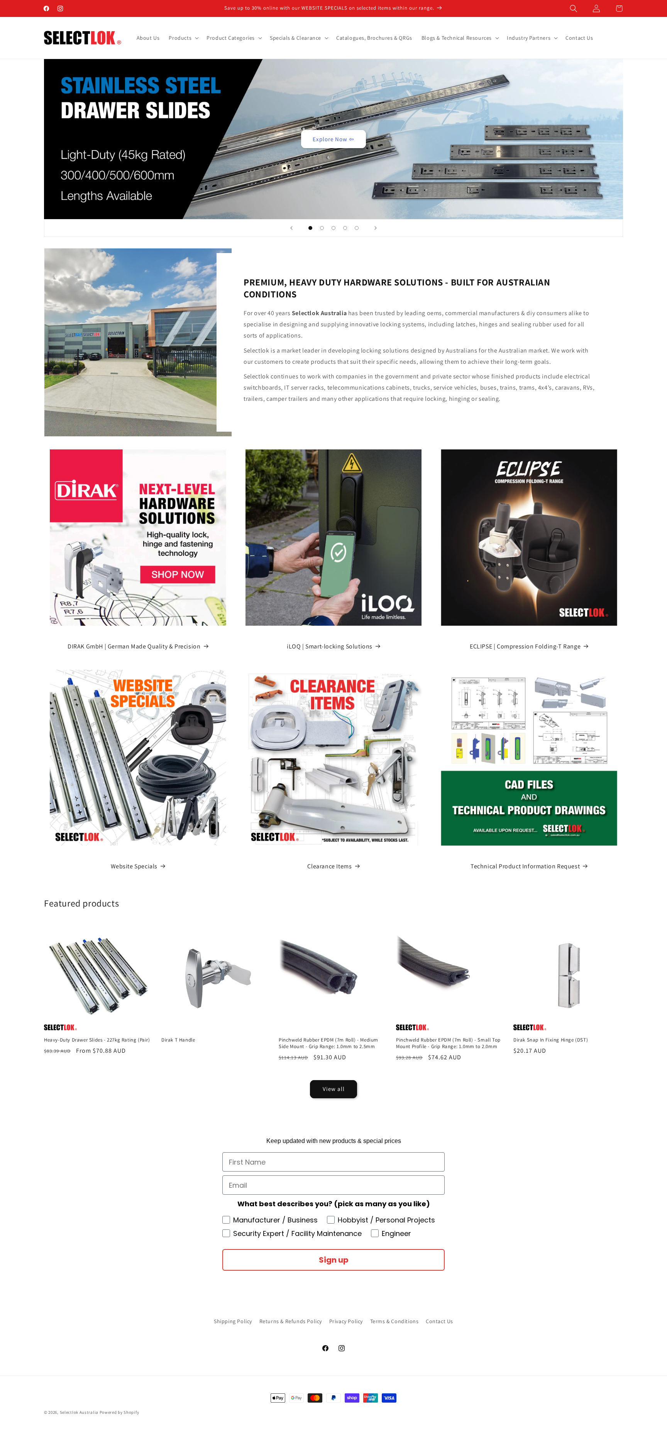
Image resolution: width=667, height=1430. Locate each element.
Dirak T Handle (178, 1040)
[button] (573, 8)
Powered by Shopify (119, 1412)
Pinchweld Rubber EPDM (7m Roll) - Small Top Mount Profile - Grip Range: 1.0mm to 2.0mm (448, 1043)
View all (334, 1088)
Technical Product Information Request (525, 866)
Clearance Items (329, 866)
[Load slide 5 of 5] (356, 228)
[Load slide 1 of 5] (310, 228)
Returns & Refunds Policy (290, 1321)
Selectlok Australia (79, 1412)
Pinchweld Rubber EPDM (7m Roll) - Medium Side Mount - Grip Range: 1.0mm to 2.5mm (328, 1043)
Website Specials (134, 866)
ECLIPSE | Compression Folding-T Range (525, 646)
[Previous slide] (291, 227)
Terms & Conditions (394, 1321)
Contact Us (439, 1321)
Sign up (334, 1259)
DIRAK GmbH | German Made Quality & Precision (134, 646)
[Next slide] (375, 227)
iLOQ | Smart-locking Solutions (329, 646)
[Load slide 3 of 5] (333, 228)
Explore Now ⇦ (333, 138)
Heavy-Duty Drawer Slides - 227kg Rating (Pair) (97, 1040)
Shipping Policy (233, 1321)
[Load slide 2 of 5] (322, 228)
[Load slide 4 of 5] (345, 228)
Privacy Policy (346, 1321)
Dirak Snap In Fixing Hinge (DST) (550, 1040)
